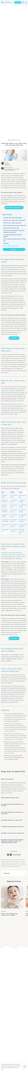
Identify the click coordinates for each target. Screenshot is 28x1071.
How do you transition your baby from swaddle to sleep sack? (13, 231)
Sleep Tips (18, 140)
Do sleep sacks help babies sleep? (12, 217)
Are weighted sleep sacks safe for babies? (12, 235)
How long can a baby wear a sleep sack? (14, 220)
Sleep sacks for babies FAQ (10, 246)
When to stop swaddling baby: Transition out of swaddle (9, 914)
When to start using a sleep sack (12, 223)
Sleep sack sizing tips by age (11, 228)
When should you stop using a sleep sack (14, 225)
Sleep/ (14, 140)
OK (24, 1066)
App (18, 2)
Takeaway (6, 243)
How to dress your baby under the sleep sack (14, 240)
